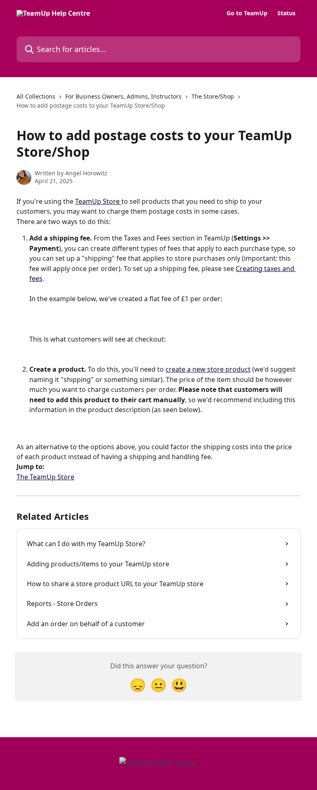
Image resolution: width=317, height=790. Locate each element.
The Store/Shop (213, 96)
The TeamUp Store (45, 476)
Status (286, 13)
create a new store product (208, 369)
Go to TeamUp (247, 13)
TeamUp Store (98, 201)
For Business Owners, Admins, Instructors (123, 96)
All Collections (36, 96)
